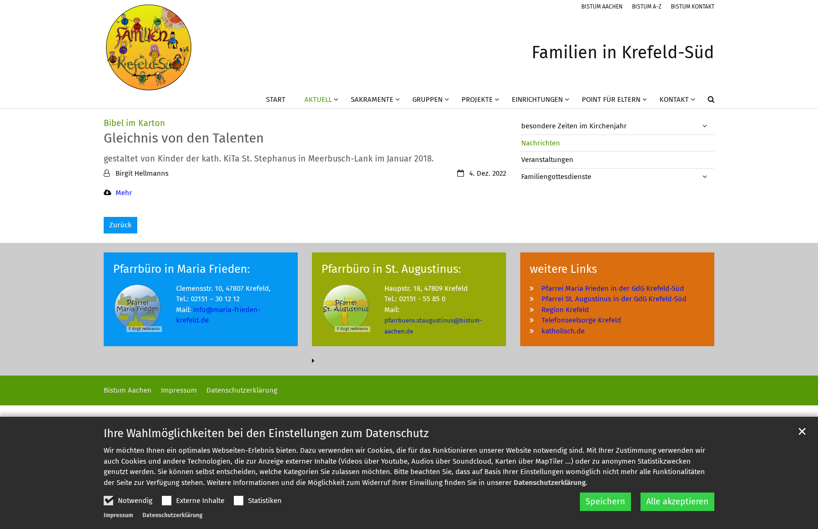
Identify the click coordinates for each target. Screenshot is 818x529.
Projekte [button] (477, 99)
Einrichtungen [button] (537, 99)
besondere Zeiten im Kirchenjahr (574, 126)
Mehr (124, 192)
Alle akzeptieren (677, 501)
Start (275, 99)
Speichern (605, 501)
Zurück (120, 225)
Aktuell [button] (318, 99)
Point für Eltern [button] (611, 99)
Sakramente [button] (372, 99)
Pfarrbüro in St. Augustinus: (391, 269)
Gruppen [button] (427, 99)
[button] (704, 101)
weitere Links (563, 269)
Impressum (118, 515)
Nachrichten (540, 143)
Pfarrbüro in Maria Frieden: (181, 269)
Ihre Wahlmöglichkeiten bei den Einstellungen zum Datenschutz (266, 433)
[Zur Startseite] (149, 47)
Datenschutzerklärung (550, 482)
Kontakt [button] (674, 99)
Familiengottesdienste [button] (556, 176)
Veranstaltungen (547, 159)
